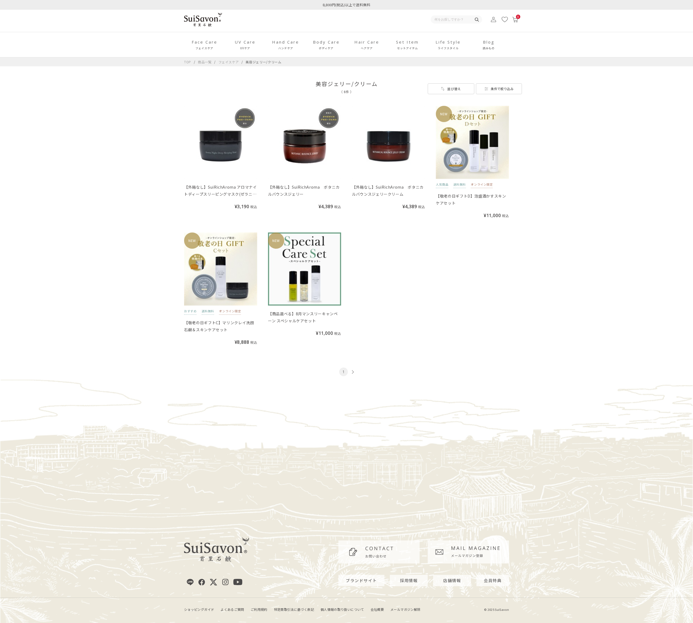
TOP (187, 62)
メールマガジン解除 (405, 609)
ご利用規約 (259, 609)
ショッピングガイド (199, 609)
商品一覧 (205, 62)
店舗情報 (452, 580)
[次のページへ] (352, 372)
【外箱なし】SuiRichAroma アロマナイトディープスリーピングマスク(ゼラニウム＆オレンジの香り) (220, 194)
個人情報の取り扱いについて (342, 609)
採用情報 (409, 580)
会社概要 (377, 609)
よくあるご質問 (232, 609)
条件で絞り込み (502, 88)
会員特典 (493, 580)
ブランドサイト (361, 580)
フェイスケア (229, 62)
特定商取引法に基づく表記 (294, 609)
